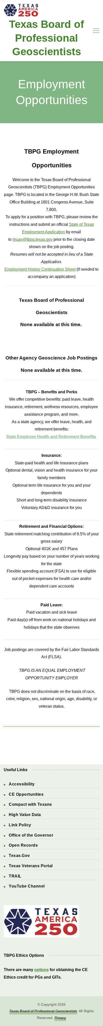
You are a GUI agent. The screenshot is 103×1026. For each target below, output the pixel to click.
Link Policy (20, 825)
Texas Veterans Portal (31, 866)
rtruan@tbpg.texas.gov (32, 239)
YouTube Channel (27, 886)
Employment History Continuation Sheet (40, 269)
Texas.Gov (19, 855)
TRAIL (15, 876)
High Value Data (25, 815)
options (41, 970)
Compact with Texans (30, 804)
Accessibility (22, 784)
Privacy (60, 1018)
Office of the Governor (31, 835)
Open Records (23, 845)
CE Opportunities (26, 794)
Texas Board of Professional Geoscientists (46, 37)
